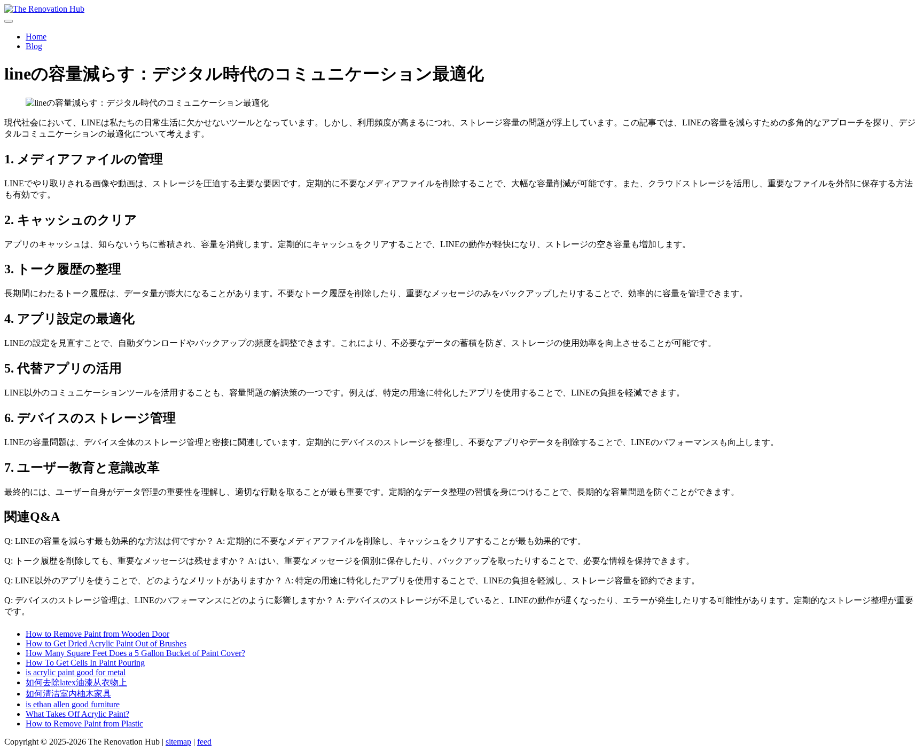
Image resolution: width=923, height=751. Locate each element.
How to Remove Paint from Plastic (84, 723)
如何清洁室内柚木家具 (68, 693)
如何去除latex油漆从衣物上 (76, 682)
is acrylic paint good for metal (76, 672)
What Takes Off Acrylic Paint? (77, 713)
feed (204, 741)
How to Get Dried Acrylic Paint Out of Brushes (106, 643)
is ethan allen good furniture (73, 704)
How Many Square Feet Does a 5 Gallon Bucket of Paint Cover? (135, 653)
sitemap (178, 741)
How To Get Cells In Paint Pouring (85, 662)
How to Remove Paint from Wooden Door (97, 633)
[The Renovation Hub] (461, 9)
